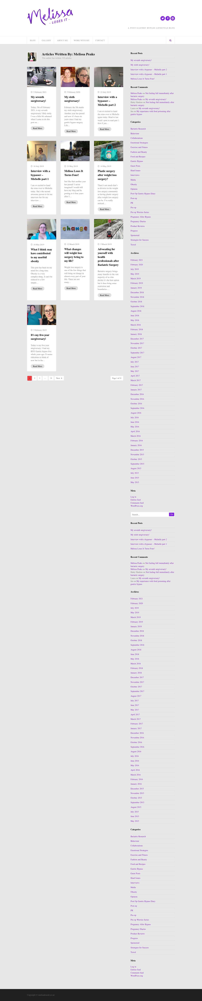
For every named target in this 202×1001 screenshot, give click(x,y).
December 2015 (137, 449)
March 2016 (136, 435)
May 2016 (135, 426)
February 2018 (137, 329)
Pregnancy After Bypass (141, 216)
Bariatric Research (138, 128)
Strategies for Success (140, 239)
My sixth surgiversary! (72, 99)
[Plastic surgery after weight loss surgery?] (108, 151)
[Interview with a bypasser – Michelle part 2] (108, 77)
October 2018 (136, 301)
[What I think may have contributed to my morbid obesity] (41, 229)
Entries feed (136, 499)
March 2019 (136, 278)
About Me (62, 40)
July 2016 (135, 417)
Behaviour (135, 133)
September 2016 (137, 408)
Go (172, 514)
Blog (33, 40)
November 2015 (137, 454)
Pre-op (133, 207)
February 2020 (137, 264)
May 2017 (135, 371)
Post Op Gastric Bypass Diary (143, 193)
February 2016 (137, 440)
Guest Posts (135, 165)
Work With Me (81, 40)
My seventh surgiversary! (38, 99)
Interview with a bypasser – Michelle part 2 (107, 101)
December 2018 (137, 292)
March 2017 (136, 380)
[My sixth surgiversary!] (75, 77)
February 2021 (137, 260)
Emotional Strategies (139, 142)
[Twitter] (162, 18)
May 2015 (135, 482)
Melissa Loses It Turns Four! (73, 173)
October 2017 (136, 347)
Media (133, 179)
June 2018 (135, 315)
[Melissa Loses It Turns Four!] (75, 151)
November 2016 (137, 398)
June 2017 (135, 366)
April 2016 (135, 431)
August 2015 (136, 468)
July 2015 (135, 472)
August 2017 (136, 357)
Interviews (135, 175)
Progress (134, 230)
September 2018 (137, 306)
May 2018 (135, 320)
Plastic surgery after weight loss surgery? (107, 175)
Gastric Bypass (137, 161)
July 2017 (135, 361)
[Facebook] (167, 18)
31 (51, 378)
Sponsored (135, 235)
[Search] (170, 40)
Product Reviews (138, 226)
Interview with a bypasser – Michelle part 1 (40, 175)
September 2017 (137, 352)
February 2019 (137, 283)
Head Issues (135, 170)
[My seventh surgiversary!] (41, 77)
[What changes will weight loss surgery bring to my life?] (75, 229)
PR (132, 202)
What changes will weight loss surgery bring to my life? (73, 255)
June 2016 (135, 422)
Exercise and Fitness (139, 147)
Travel (133, 244)
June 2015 (135, 477)
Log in (133, 496)
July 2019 (135, 269)
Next (58, 378)
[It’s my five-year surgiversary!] (41, 315)
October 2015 (136, 459)
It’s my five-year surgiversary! (40, 337)
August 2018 (136, 310)
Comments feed (137, 502)
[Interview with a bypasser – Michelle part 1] (41, 151)
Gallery (46, 40)
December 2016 (137, 394)
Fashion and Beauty (139, 152)
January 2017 (136, 389)
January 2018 (136, 334)
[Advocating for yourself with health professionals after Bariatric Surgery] (108, 229)
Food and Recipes (138, 156)
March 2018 (136, 324)
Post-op (134, 198)
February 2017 (137, 385)
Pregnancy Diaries (138, 221)
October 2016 (136, 403)
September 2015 (137, 463)
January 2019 (136, 287)
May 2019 (135, 273)
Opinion (134, 189)
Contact (100, 40)
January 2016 (136, 445)
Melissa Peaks (136, 93)
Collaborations (137, 138)
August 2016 (136, 412)
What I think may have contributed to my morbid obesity (41, 255)
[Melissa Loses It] (50, 16)
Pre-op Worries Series (140, 212)
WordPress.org (137, 505)
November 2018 (137, 297)
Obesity (134, 184)
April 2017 (135, 375)
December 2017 (137, 338)
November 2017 (137, 343)
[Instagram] (173, 18)
